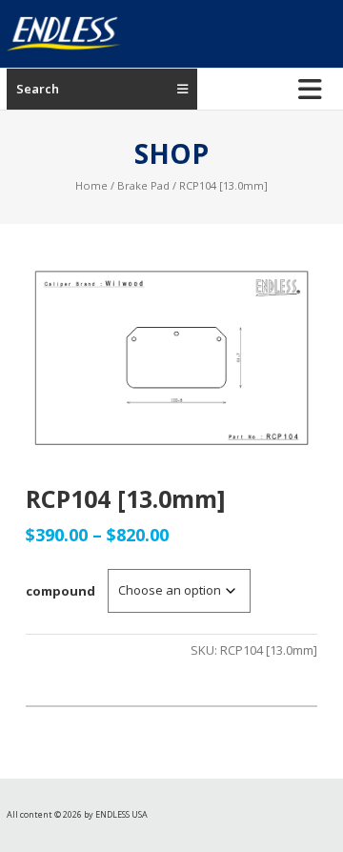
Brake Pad (143, 185)
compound (60, 590)
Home (91, 185)
